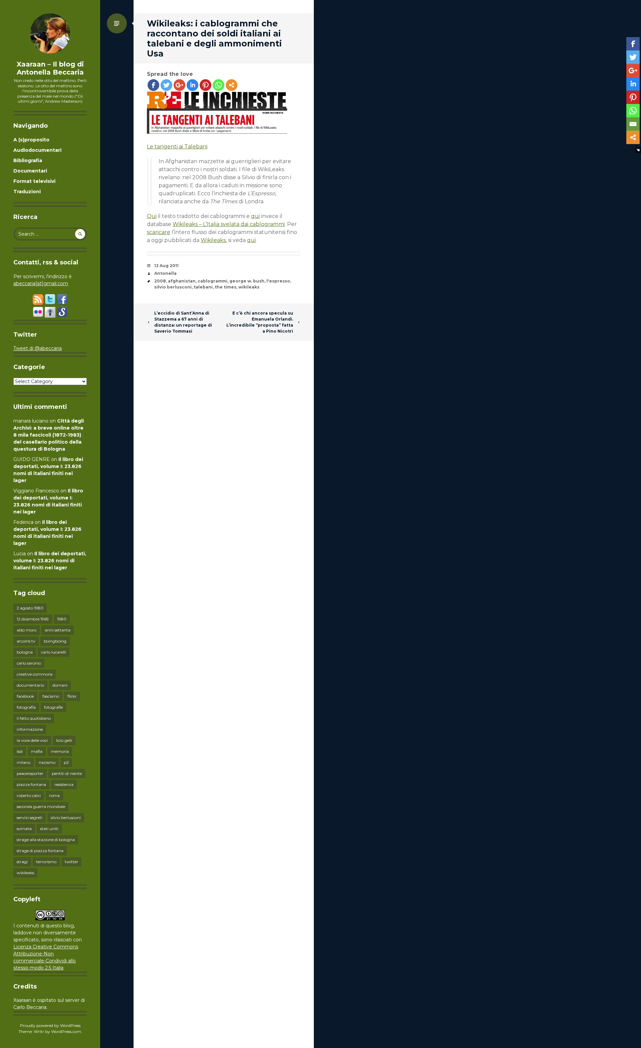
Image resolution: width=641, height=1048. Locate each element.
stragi (22, 861)
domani (59, 685)
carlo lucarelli (53, 652)
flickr (72, 696)
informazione (30, 729)
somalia (24, 828)
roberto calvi (29, 795)
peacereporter (30, 773)
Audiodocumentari (37, 150)
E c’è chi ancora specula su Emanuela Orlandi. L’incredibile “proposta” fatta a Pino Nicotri (259, 322)
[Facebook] (153, 85)
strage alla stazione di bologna (46, 839)
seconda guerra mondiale (41, 806)
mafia (36, 751)
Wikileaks (213, 240)
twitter (71, 861)
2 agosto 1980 (30, 607)
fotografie (53, 707)
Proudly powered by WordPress (50, 1025)
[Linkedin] (192, 85)
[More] (231, 85)
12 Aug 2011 (166, 265)
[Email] (633, 124)
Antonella (165, 273)
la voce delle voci (32, 740)
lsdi (20, 751)
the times (225, 286)
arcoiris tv (26, 641)
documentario (30, 685)
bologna (25, 652)
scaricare (158, 232)
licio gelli (64, 740)
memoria (60, 751)
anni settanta (57, 629)
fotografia (26, 707)
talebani (203, 286)
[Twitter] (166, 85)
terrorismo (46, 861)
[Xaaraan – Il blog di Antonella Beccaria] (50, 33)
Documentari (30, 171)
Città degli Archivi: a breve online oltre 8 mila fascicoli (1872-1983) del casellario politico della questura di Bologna (48, 435)
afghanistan (182, 280)
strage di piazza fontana (40, 850)
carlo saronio (29, 663)
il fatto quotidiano (34, 718)
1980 (61, 618)
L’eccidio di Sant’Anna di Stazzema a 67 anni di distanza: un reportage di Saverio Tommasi (183, 322)
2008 (160, 280)
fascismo (50, 696)
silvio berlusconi (66, 817)
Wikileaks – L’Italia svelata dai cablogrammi (229, 224)
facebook (25, 696)
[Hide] (638, 150)
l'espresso (278, 280)
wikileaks (25, 872)
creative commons (34, 674)
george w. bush (246, 280)
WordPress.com (66, 1031)
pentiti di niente (67, 773)
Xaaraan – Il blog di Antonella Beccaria (50, 68)
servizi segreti (29, 817)
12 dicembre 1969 (33, 618)
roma (54, 795)
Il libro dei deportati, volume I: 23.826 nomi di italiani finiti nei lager (49, 561)
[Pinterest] (205, 85)
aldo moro (26, 629)
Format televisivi (34, 181)
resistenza (63, 784)
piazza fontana (31, 784)
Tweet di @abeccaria (37, 348)
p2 (66, 762)
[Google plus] (179, 85)
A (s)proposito (31, 140)
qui (255, 216)
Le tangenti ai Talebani (177, 146)
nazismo (47, 762)
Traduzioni (27, 192)
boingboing (55, 641)
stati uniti (49, 828)
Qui (152, 216)
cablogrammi (212, 280)
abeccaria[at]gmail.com (40, 283)
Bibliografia (27, 160)
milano (23, 762)
